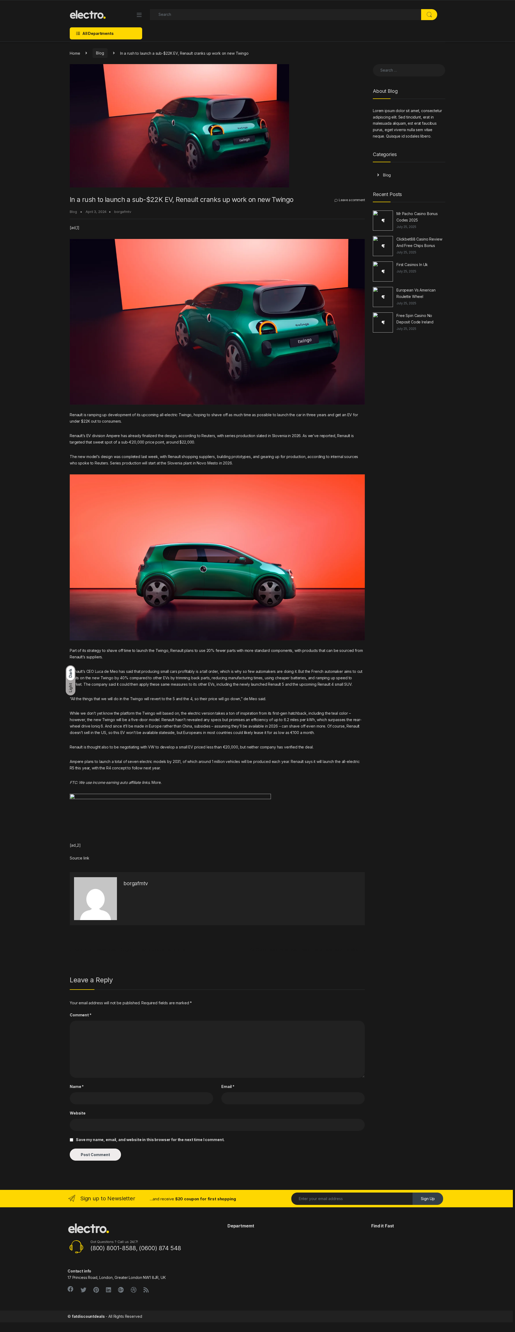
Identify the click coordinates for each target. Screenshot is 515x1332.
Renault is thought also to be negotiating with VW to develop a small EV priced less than (146, 747)
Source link (79, 858)
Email (227, 1086)
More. (156, 782)
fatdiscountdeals (88, 1316)
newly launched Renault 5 (262, 684)
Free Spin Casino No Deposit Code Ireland (414, 318)
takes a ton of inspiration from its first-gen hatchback (260, 713)
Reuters (208, 435)
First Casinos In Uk (412, 264)
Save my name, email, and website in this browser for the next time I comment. (150, 1139)
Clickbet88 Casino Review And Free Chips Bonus (419, 242)
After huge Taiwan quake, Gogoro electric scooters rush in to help (130, 949)
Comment (80, 1015)
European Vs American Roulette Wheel (416, 293)
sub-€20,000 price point (142, 442)
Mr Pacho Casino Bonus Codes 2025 (417, 216)
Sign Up (428, 1198)
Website (78, 1113)
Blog (100, 53)
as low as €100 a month (293, 732)
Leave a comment (352, 200)
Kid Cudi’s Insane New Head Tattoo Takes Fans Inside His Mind (307, 949)
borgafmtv (122, 211)
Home (75, 53)
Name (77, 1086)
